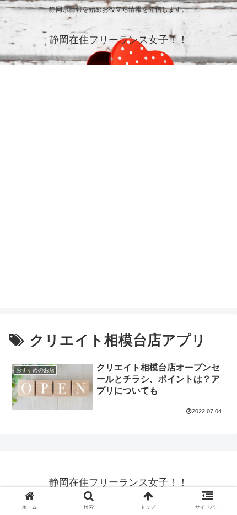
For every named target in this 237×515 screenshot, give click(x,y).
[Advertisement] (118, 189)
